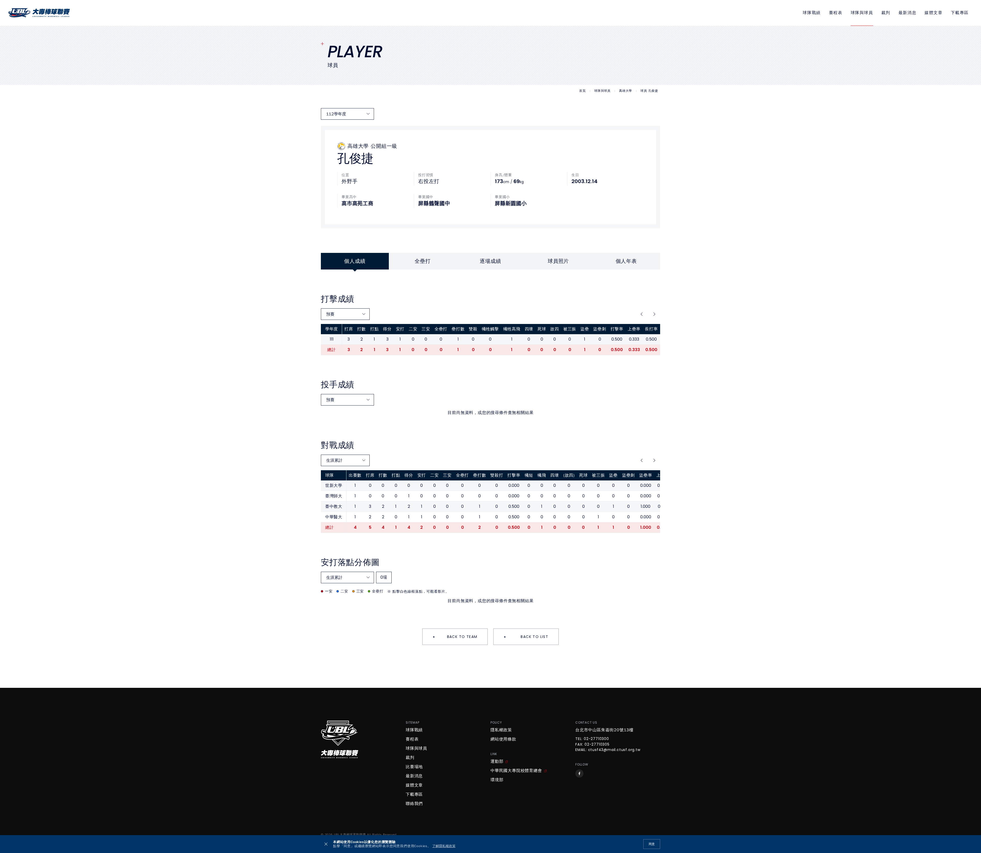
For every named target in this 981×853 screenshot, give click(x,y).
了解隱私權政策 (444, 846)
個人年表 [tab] (626, 261)
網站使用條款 (503, 739)
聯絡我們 (414, 803)
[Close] (326, 844)
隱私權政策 (501, 730)
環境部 (497, 779)
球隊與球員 (862, 12)
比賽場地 (414, 766)
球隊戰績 (812, 12)
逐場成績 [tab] (490, 261)
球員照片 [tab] (558, 261)
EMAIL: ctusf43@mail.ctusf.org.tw (607, 750)
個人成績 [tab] (354, 261)
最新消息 (907, 12)
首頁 (582, 91)
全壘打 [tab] (422, 261)
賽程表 (836, 12)
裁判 (885, 12)
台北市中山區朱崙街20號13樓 (604, 730)
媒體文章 (933, 12)
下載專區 (960, 12)
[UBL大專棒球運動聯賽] (39, 13)
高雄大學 (625, 91)
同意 (652, 844)
